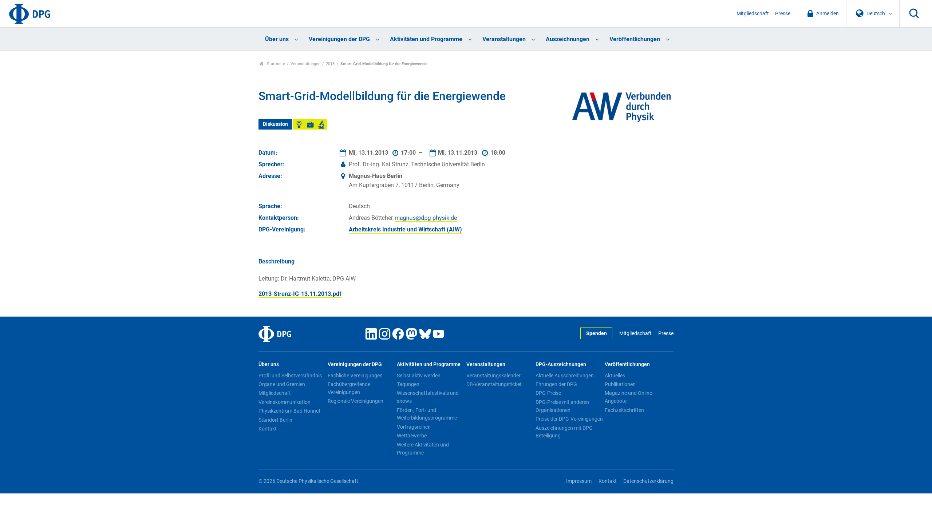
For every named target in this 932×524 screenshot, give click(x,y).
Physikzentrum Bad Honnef (289, 411)
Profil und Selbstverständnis (290, 375)
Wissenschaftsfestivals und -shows (429, 397)
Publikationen (620, 384)
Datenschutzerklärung (648, 481)
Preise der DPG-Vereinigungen (569, 419)
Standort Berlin (275, 420)
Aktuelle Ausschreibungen (565, 375)
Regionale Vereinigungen (355, 401)
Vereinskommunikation (284, 402)
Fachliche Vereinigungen (355, 375)
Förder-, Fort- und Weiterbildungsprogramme (427, 414)
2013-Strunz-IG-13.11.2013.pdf (299, 293)
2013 (330, 63)
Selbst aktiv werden (419, 375)
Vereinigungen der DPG (339, 39)
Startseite (275, 63)
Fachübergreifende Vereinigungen (349, 388)
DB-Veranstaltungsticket (494, 384)
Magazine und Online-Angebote (629, 397)
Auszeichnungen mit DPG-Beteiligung (565, 432)
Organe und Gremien (281, 384)
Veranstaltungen (504, 39)
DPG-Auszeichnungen (561, 364)
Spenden (596, 333)
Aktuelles (615, 375)
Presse (782, 14)
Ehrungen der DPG (556, 384)
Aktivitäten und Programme (426, 39)
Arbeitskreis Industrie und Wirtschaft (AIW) (405, 229)
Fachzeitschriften (624, 410)
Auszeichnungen (567, 39)
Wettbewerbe (412, 435)
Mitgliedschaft (752, 14)
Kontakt (267, 429)
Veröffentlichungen (634, 39)
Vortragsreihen (414, 427)
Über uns (277, 39)
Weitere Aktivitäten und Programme (423, 449)
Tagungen (408, 384)
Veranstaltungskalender (493, 375)
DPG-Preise (548, 393)
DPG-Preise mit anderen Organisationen (562, 406)
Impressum (579, 481)
